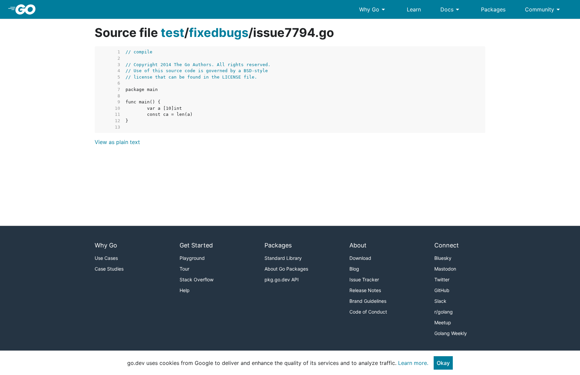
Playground (192, 258)
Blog (354, 269)
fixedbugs (218, 32)
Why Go (373, 9)
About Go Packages (286, 269)
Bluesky (442, 258)
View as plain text (117, 142)
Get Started (196, 245)
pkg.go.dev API (281, 279)
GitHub (441, 290)
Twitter (441, 279)
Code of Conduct (368, 312)
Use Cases (106, 258)
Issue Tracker (364, 279)
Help (185, 290)
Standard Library (283, 258)
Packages (493, 9)
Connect (446, 245)
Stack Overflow (196, 279)
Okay (443, 363)
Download (360, 258)
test (172, 32)
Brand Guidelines (367, 301)
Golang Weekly (450, 333)
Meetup (442, 322)
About (358, 245)
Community (543, 9)
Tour (184, 269)
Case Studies (109, 269)
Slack (440, 301)
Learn (414, 9)
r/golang (443, 312)
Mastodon (445, 269)
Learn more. (413, 363)
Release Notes (365, 290)
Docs (451, 9)
